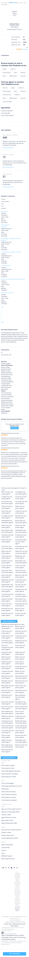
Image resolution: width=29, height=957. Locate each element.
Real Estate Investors (8, 859)
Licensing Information (8, 939)
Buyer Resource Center (8, 777)
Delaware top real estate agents (21, 642)
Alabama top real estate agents (6, 627)
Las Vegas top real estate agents (7, 517)
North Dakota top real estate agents (7, 712)
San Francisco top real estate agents (7, 531)
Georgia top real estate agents (6, 653)
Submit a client (6, 815)
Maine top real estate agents (20, 672)
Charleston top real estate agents (21, 595)
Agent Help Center (7, 820)
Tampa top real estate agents (6, 557)
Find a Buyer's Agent (7, 765)
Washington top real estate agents (21, 562)
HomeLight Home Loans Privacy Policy (13, 937)
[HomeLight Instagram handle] (9, 868)
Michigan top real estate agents (7, 682)
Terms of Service (15, 920)
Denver (4, 76)
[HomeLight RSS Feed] (17, 868)
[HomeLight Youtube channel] (11, 868)
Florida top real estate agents (20, 646)
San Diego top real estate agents (21, 502)
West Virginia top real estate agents (7, 746)
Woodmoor (23, 91)
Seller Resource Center (8, 797)
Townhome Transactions (8, 154)
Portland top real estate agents (20, 536)
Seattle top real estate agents (6, 541)
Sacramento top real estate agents (7, 571)
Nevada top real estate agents (6, 696)
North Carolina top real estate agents (21, 708)
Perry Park (5, 87)
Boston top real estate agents (6, 576)
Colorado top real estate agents (21, 637)
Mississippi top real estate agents (7, 686)
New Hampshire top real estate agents (20, 697)
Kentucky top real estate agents (21, 667)
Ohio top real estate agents (19, 712)
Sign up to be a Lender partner (11, 830)
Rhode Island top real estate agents (21, 722)
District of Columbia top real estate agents (7, 647)
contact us (17, 910)
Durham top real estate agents (20, 614)
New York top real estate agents (7, 708)
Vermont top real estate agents (20, 736)
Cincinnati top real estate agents (7, 595)
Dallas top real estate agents (19, 507)
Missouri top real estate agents (20, 686)
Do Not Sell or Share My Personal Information (14, 925)
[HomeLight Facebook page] (6, 868)
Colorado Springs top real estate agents (20, 542)
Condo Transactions (7, 174)
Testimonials (5, 847)
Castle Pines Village (7, 101)
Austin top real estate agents (6, 512)
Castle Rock (12, 69)
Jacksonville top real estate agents (21, 521)
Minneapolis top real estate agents (21, 600)
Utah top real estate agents (5, 736)
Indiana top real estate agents (6, 663)
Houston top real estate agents (20, 498)
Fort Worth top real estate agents (7, 547)
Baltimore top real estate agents (21, 576)
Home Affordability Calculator (10, 771)
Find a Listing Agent (7, 783)
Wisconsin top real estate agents (21, 746)
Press (3, 853)
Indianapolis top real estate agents (21, 531)
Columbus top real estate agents (7, 536)
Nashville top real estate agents (20, 517)
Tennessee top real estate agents (7, 731)
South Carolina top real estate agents (7, 727)
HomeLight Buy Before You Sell (11, 786)
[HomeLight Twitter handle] (3, 868)
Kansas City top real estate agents (21, 571)
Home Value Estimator (8, 792)
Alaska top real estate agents (20, 627)
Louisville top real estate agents (20, 581)
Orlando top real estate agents (6, 562)
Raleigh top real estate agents (20, 557)
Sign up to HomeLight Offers (10, 812)
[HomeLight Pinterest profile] (14, 867)
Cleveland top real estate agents (21, 590)
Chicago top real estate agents (6, 498)
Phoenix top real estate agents (6, 507)
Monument (23, 76)
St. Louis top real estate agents (6, 590)
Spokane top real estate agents (6, 600)
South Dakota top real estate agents (21, 727)
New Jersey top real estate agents (7, 703)
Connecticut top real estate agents (7, 642)
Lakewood (22, 72)
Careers (3, 850)
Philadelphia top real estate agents (7, 521)
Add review (14, 428)
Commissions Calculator (9, 800)
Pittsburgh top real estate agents (21, 605)
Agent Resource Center (8, 817)
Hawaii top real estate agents (20, 653)
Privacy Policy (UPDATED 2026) (15, 922)
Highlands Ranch (13, 76)
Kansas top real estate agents (6, 667)
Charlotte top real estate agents (21, 512)
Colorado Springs (6, 72)
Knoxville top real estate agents (7, 609)
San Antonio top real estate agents (7, 502)
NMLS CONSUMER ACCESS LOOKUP (12, 935)
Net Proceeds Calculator (9, 794)
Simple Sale (5, 789)
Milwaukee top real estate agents (7, 581)
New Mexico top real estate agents (21, 703)
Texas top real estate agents (19, 731)
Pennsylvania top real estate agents (7, 722)
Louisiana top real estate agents (7, 672)
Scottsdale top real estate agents (21, 547)
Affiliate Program (6, 856)
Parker (15, 72)
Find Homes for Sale (7, 768)
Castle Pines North (7, 94)
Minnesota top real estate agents (21, 682)
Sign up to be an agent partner (11, 809)
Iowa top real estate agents (19, 663)
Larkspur (5, 69)
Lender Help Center (7, 835)
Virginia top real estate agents (6, 741)
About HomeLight (7, 845)
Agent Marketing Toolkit (9, 823)
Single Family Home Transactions (10, 135)
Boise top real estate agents (19, 609)
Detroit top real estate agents (6, 605)
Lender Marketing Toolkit (9, 838)
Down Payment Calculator (9, 774)
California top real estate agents (7, 637)
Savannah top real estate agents (7, 614)
